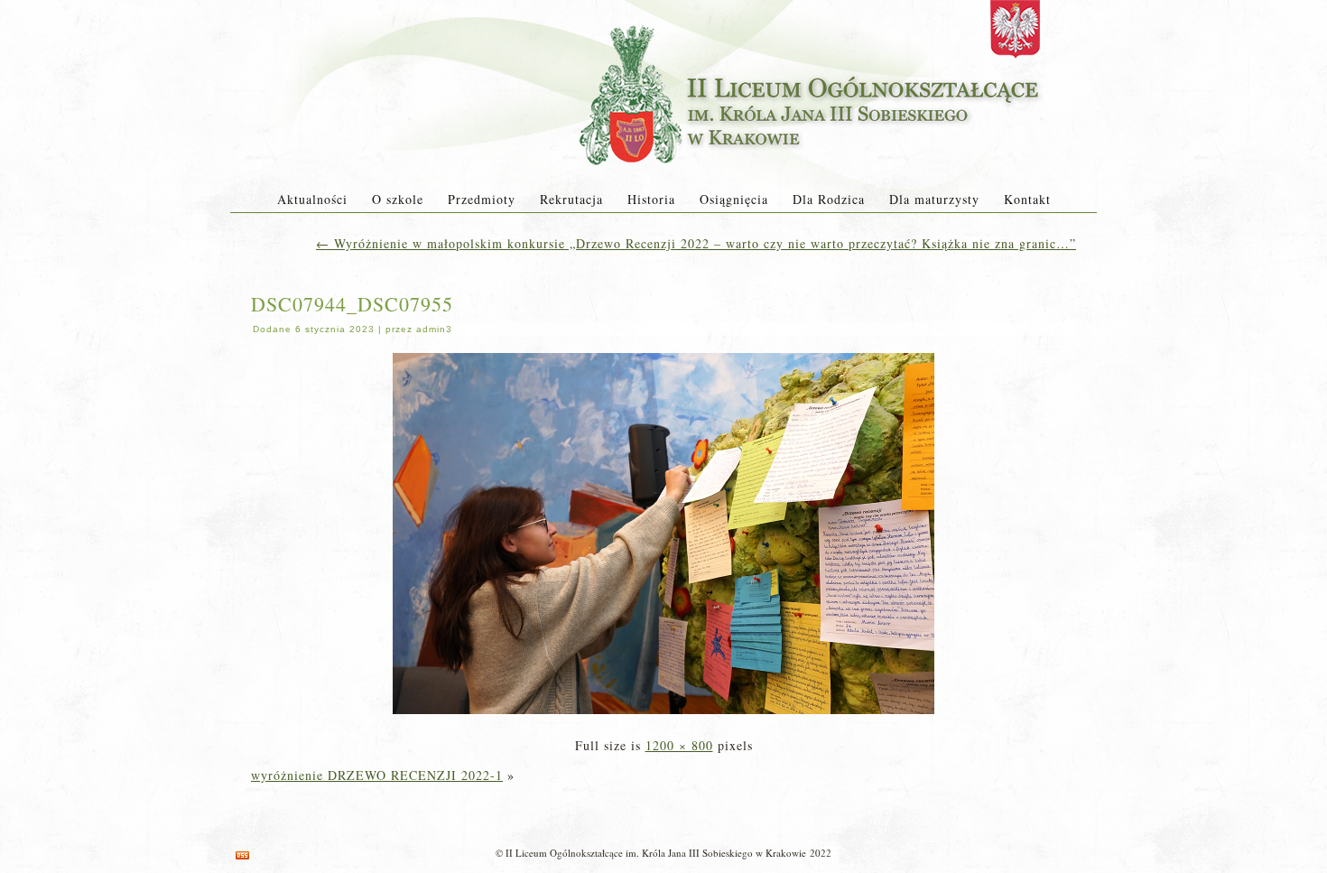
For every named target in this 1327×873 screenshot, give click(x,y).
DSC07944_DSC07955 (352, 304)
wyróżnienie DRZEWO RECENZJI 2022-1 (377, 775)
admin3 (434, 329)
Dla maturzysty (934, 199)
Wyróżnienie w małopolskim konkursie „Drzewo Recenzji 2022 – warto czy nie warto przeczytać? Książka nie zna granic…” (696, 243)
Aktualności (312, 199)
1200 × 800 (679, 745)
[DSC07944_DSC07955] (663, 715)
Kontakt (1027, 199)
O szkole (397, 199)
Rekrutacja (571, 199)
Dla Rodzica (829, 199)
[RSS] (242, 855)
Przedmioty (481, 199)
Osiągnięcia (734, 199)
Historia (651, 199)
